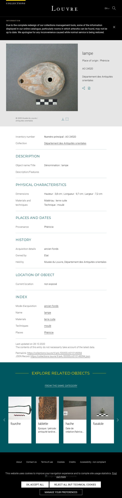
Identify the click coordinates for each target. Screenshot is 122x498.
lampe (47, 312)
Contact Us (31, 462)
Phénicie (49, 332)
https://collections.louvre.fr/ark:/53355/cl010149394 (54, 353)
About (19, 462)
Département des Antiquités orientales (65, 143)
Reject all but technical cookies (75, 484)
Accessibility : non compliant (93, 462)
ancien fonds (51, 305)
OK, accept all (35, 484)
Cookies (61, 462)
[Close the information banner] (114, 27)
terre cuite (49, 319)
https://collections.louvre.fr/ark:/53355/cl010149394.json (60, 356)
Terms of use (47, 462)
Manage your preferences (61, 492)
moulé (47, 325)
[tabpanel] (61, 420)
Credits (72, 462)
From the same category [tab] (61, 385)
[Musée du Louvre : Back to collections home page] (64, 8)
